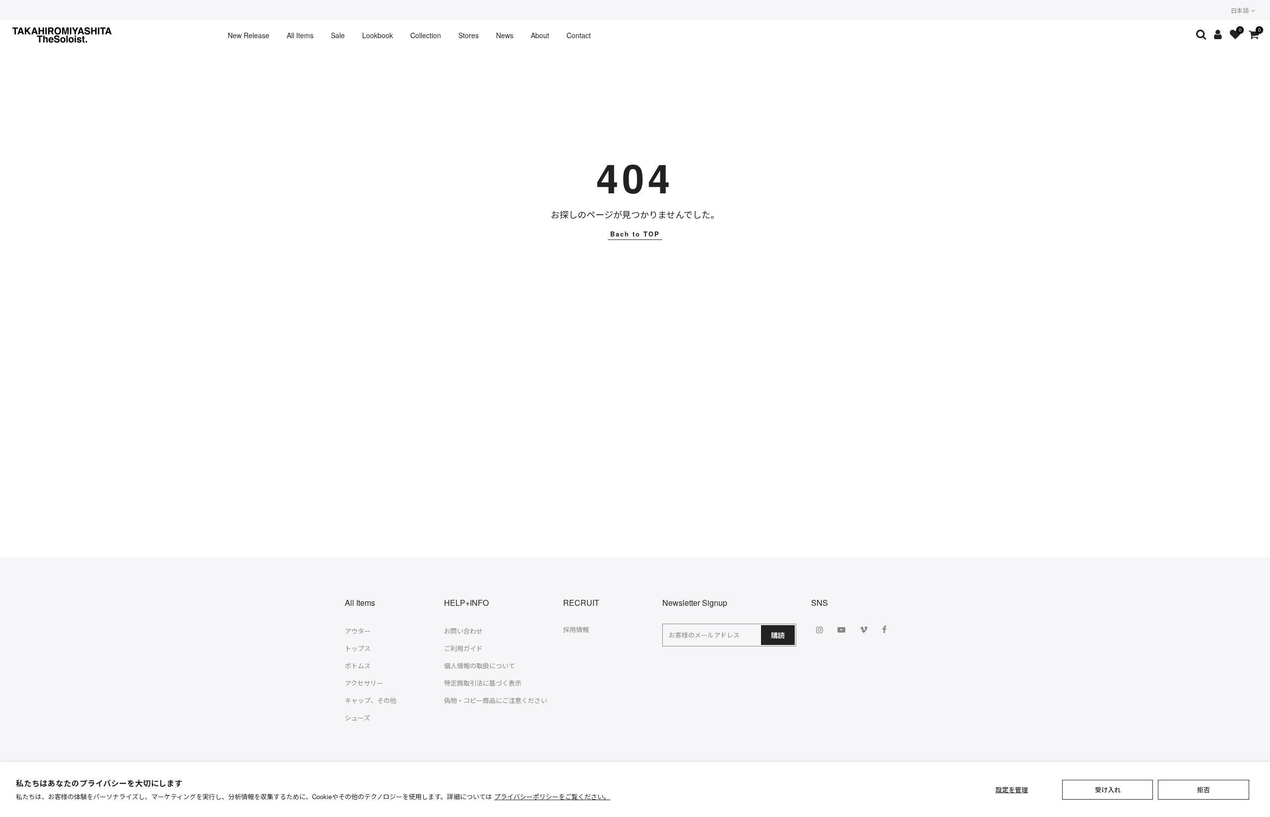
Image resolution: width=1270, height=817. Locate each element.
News (504, 35)
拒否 (1203, 789)
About (540, 35)
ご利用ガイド (463, 648)
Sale (338, 35)
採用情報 (576, 629)
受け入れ (1108, 789)
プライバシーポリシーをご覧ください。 (552, 796)
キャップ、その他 (370, 700)
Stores (468, 35)
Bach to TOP (635, 233)
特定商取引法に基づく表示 (482, 683)
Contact (579, 35)
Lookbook (377, 35)
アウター (358, 631)
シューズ (357, 717)
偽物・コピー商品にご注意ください (495, 700)
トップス (358, 648)
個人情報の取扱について (479, 665)
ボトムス (358, 665)
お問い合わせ (463, 631)
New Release (248, 35)
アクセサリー (364, 683)
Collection (425, 35)
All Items (300, 35)
